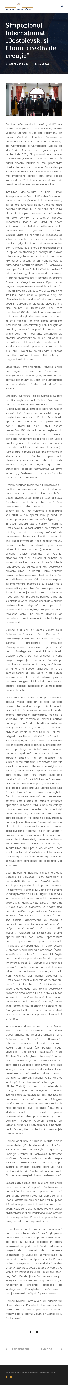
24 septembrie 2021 (18, 64)
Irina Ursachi (43, 64)
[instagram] (11, 1377)
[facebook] (6, 1377)
